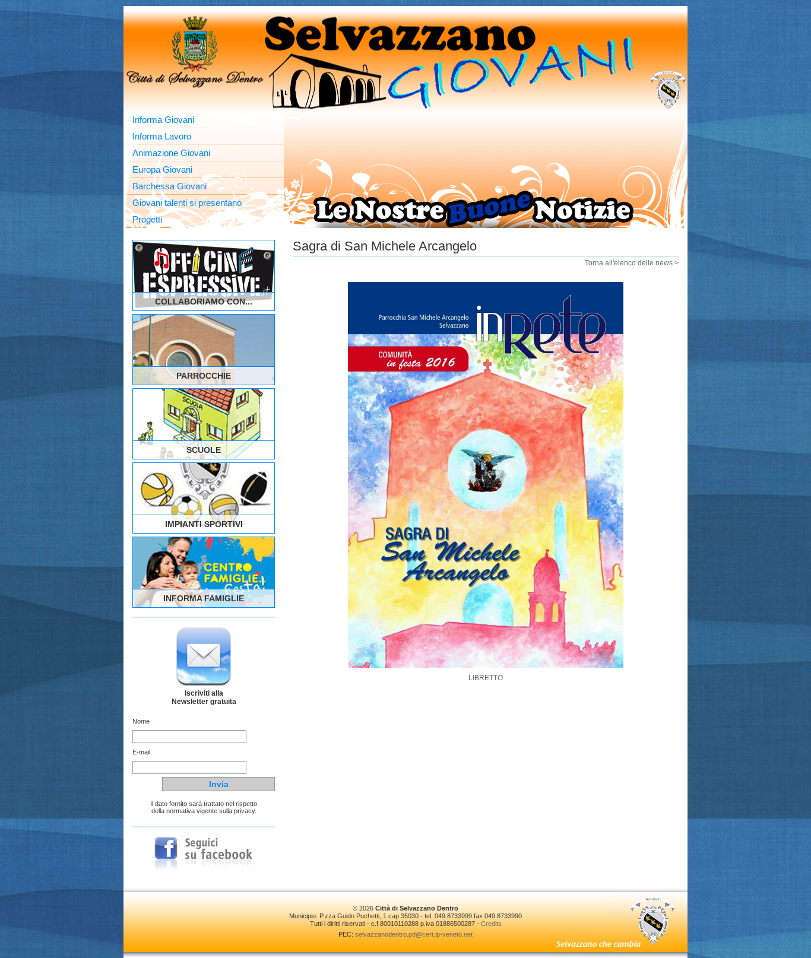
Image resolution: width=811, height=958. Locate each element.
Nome (141, 721)
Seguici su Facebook (203, 854)
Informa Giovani (163, 120)
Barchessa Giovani (169, 186)
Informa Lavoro (161, 136)
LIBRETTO (485, 678)
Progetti (147, 219)
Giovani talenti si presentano (187, 203)
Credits (491, 923)
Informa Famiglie (203, 598)
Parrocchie (203, 375)
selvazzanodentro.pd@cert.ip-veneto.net (414, 934)
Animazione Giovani (171, 153)
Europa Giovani (162, 169)
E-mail (141, 752)
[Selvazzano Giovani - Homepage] (405, 62)
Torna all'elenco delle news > (632, 263)
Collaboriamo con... (203, 301)
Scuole (203, 450)
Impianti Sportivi (204, 524)
